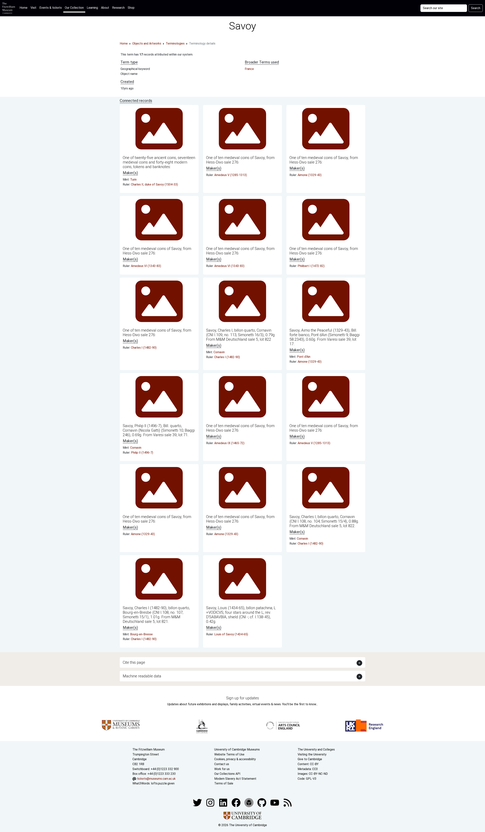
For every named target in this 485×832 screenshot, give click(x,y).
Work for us (222, 769)
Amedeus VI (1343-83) (146, 266)
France (249, 69)
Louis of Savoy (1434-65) (231, 634)
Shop (131, 7)
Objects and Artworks (146, 43)
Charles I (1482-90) (143, 347)
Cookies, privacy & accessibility (235, 759)
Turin (133, 179)
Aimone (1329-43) (310, 175)
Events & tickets (50, 7)
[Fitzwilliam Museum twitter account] (197, 802)
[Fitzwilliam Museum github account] (262, 802)
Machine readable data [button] (142, 676)
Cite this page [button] (134, 662)
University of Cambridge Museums (237, 749)
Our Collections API (227, 774)
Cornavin (219, 352)
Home (24, 7)
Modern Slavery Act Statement (235, 778)
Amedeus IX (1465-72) (229, 443)
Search (475, 8)
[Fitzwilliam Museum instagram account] (210, 802)
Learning (92, 7)
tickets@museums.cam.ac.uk (156, 778)
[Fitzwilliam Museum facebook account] (223, 802)
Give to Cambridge (310, 759)
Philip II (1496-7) (142, 452)
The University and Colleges (316, 749)
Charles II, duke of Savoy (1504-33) (154, 184)
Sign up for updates (242, 698)
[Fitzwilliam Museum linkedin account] (236, 802)
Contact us (221, 764)
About (105, 7)
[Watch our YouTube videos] (275, 802)
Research (118, 7)
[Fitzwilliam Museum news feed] (288, 802)
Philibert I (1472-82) (311, 266)
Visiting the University (312, 754)
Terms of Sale (223, 783)
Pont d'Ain (303, 356)
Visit (33, 7)
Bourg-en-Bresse (141, 634)
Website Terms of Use (229, 754)
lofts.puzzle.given (162, 783)
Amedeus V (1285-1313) (230, 175)
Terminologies (175, 43)
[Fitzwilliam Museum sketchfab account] (249, 802)
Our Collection (74, 7)
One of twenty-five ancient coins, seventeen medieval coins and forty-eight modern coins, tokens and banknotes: (159, 162)
